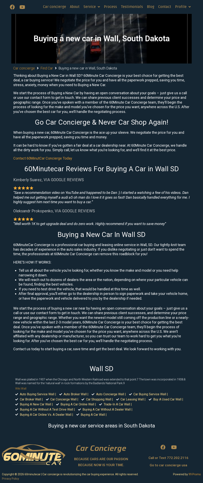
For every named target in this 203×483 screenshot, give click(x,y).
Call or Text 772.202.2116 (168, 458)
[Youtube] (22, 7)
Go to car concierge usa (168, 465)
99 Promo (195, 474)
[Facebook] (12, 7)
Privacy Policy (10, 478)
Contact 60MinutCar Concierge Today (42, 158)
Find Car (46, 68)
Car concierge (24, 68)
